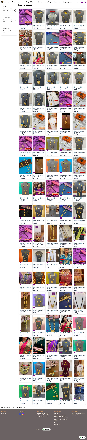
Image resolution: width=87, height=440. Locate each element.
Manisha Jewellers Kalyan (11, 2)
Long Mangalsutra (67, 2)
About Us (40, 2)
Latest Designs (48, 2)
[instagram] (23, 414)
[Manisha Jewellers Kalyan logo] (2, 2)
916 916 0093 (57, 424)
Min (3, 8)
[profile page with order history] (82, 2)
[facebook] (20, 414)
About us (3, 413)
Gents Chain (58, 2)
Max (11, 8)
